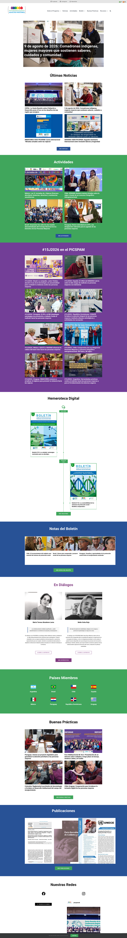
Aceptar (74, 935)
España (93, 692)
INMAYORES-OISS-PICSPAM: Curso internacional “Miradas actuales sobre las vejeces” (42, 141)
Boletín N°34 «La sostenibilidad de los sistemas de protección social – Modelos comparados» (83, 504)
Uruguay (94, 704)
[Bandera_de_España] (93, 685)
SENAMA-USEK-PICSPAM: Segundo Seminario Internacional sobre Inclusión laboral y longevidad (62, 50)
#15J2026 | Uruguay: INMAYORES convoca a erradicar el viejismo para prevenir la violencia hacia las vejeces (43, 381)
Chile (73, 692)
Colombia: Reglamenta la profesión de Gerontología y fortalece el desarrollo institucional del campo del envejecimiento (43, 788)
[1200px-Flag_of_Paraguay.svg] (53, 698)
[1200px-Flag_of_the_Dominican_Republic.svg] (73, 698)
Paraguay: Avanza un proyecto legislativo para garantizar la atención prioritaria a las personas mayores (41, 757)
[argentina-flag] (33, 685)
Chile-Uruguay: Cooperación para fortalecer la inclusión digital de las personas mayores (80, 787)
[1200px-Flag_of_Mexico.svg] (33, 698)
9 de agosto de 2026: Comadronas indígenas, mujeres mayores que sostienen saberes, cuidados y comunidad (83, 110)
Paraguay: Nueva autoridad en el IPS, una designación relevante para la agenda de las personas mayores (80, 227)
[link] (74, 704)
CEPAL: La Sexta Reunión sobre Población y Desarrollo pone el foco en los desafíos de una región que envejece (41, 110)
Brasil (53, 692)
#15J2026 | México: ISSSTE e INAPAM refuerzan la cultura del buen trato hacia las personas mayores (43, 348)
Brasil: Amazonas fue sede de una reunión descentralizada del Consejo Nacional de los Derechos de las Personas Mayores (40, 227)
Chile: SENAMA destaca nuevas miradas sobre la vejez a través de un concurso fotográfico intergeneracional (81, 195)
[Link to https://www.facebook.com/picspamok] (43, 893)
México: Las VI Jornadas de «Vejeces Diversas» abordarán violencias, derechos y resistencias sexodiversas (42, 195)
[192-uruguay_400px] (93, 698)
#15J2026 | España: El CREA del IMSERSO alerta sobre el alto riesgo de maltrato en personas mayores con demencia (81, 283)
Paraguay (53, 704)
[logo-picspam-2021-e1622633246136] (17, 6)
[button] (110, 11)
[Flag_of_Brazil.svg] (53, 685)
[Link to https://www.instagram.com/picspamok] (83, 893)
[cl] (73, 685)
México (33, 704)
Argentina (33, 692)
